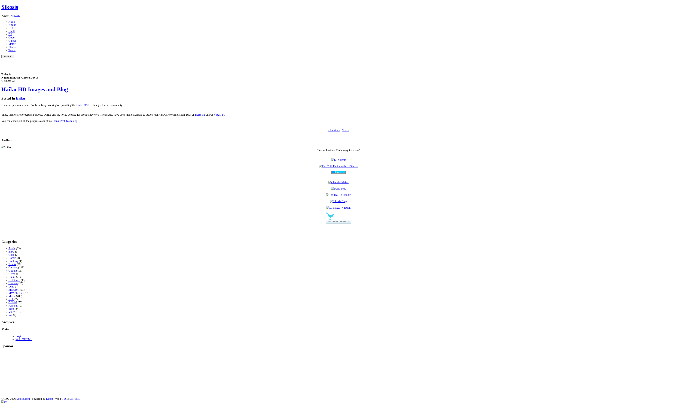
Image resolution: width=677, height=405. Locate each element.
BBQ (11, 27)
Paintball (13, 305)
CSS (64, 398)
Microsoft (13, 289)
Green (11, 273)
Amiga (12, 24)
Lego (11, 286)
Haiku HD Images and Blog (34, 89)
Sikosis (9, 7)
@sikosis (15, 15)
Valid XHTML (24, 339)
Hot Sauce (14, 280)
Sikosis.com (23, 398)
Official (12, 302)
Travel (12, 50)
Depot (49, 398)
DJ (10, 34)
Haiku (20, 98)
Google (12, 270)
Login (19, 336)
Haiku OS (82, 105)
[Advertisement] (338, 63)
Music (11, 296)
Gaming (12, 267)
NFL (11, 299)
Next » (345, 130)
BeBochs (200, 114)
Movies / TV (15, 292)
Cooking (13, 261)
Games (12, 40)
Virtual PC (219, 114)
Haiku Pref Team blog (65, 120)
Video (11, 311)
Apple (11, 248)
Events (12, 264)
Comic (12, 257)
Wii (10, 315)
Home (11, 21)
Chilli (11, 31)
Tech (11, 308)
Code (11, 37)
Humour (13, 283)
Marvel (12, 43)
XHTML (75, 398)
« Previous (334, 130)
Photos (12, 47)
